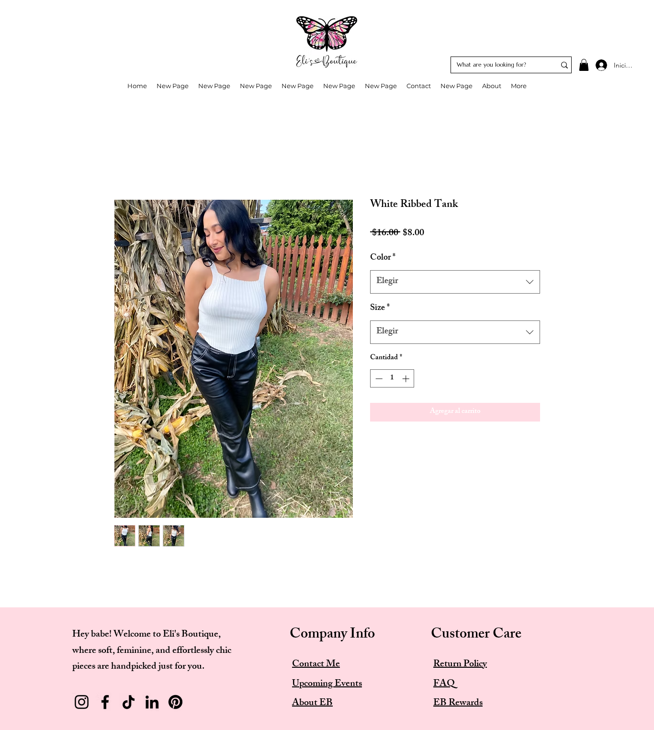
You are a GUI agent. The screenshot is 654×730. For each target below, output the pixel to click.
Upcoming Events (327, 684)
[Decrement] (378, 379)
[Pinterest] (175, 702)
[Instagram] (81, 702)
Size (380, 308)
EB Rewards (458, 703)
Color (382, 258)
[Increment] (406, 379)
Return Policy (460, 664)
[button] (584, 65)
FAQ (444, 684)
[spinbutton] (392, 379)
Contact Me (316, 664)
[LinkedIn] (152, 702)
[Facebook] (105, 702)
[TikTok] (128, 702)
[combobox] (455, 282)
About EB (312, 703)
